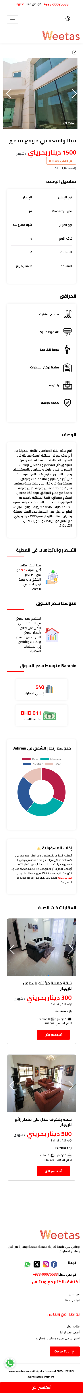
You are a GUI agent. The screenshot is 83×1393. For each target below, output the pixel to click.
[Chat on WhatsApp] (9, 1363)
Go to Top (62, 1351)
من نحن (74, 1294)
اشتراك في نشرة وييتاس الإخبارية (58, 1338)
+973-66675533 (56, 4)
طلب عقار (73, 1326)
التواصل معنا (65, 877)
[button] (9, 94)
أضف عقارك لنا (70, 1332)
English (19, 4)
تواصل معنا (72, 1300)
